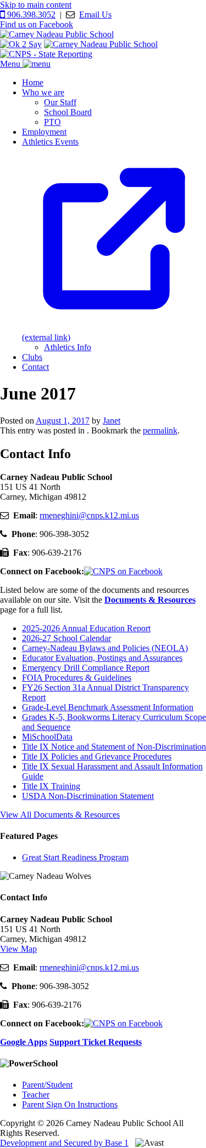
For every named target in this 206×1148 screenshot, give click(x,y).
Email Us (95, 14)
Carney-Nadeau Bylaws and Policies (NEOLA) (105, 648)
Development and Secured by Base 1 (64, 1142)
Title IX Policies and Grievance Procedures (96, 756)
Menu (11, 63)
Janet (111, 420)
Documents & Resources (150, 599)
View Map (18, 948)
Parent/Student (47, 1084)
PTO (52, 122)
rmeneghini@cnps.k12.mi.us (89, 515)
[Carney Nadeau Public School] (57, 34)
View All (60, 814)
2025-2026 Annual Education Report (86, 628)
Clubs (32, 357)
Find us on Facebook (36, 24)
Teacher (35, 1094)
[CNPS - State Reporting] (46, 54)
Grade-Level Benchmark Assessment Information (107, 707)
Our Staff (60, 102)
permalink (160, 430)
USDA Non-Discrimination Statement (88, 796)
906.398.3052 (30, 14)
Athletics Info (67, 347)
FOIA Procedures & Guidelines (76, 677)
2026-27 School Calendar (66, 638)
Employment (44, 131)
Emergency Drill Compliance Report (85, 667)
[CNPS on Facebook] (123, 571)
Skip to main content (35, 4)
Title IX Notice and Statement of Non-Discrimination (114, 746)
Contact (35, 367)
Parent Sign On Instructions (70, 1104)
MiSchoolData (47, 736)
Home (32, 82)
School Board (68, 112)
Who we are (43, 92)
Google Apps (23, 1042)
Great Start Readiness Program (75, 857)
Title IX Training (51, 786)
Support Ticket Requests (95, 1042)
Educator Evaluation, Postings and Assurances (102, 657)
